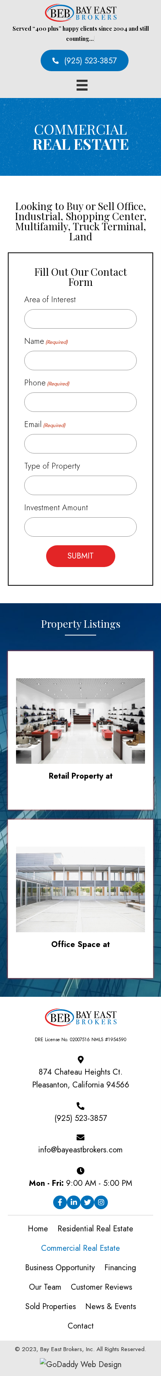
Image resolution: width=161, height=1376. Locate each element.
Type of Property (52, 466)
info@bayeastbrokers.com (80, 1149)
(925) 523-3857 (80, 1118)
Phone (46, 383)
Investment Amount (56, 507)
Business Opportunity (60, 1267)
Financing (120, 1267)
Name (46, 341)
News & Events (110, 1306)
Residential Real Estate (95, 1228)
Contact (81, 1326)
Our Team (45, 1287)
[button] (85, 60)
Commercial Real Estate (80, 1248)
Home (38, 1228)
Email (44, 424)
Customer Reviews (101, 1287)
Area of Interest (50, 299)
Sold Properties (50, 1306)
